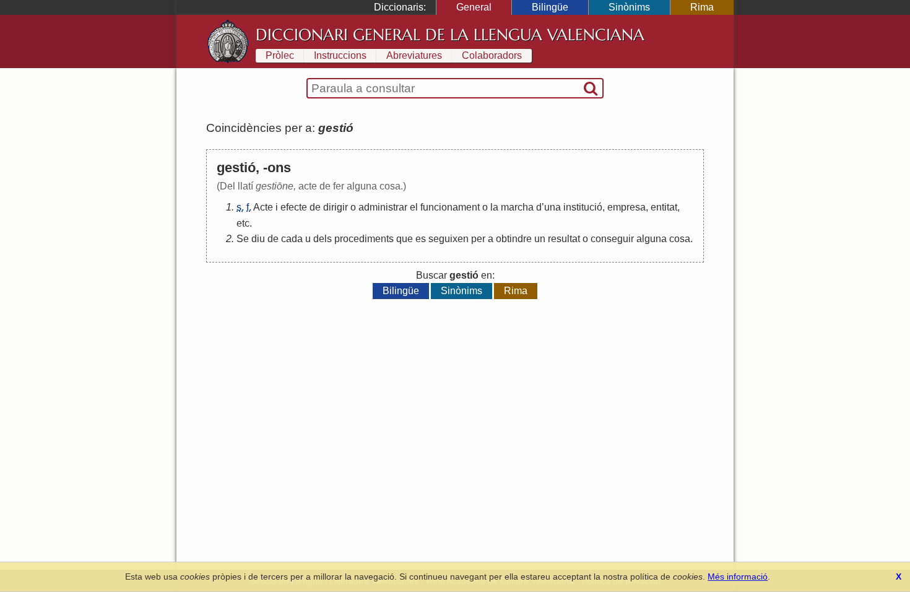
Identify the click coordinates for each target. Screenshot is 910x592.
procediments (364, 238)
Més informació (738, 576)
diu (258, 238)
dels (322, 238)
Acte (263, 207)
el (414, 207)
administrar (382, 207)
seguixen (448, 238)
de (315, 207)
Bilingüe (550, 7)
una (552, 207)
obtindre (514, 238)
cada (292, 238)
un (539, 238)
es (420, 238)
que (404, 238)
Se (242, 238)
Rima (702, 7)
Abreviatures (414, 55)
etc (242, 223)
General (474, 7)
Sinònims (629, 7)
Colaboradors (492, 55)
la (494, 207)
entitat (664, 207)
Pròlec (280, 55)
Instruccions (340, 55)
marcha (517, 207)
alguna (651, 238)
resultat (564, 238)
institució (582, 207)
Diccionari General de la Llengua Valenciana (450, 35)
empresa (626, 207)
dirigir (335, 207)
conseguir (612, 238)
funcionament (450, 207)
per (478, 238)
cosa (679, 238)
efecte (293, 207)
